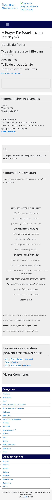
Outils (5, 441)
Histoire (6, 423)
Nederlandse (8, 479)
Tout (7, 362)
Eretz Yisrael (16, 359)
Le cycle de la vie (9, 444)
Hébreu (6, 434)
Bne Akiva (6, 415)
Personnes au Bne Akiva (12, 419)
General (29, 359)
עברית (5, 486)
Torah (5, 401)
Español (6, 465)
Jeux (4, 437)
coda (26, 497)
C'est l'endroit (8, 131)
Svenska (6, 468)
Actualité (6, 426)
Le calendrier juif (9, 430)
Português (7, 483)
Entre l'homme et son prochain (14, 405)
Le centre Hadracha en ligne (26, 16)
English (6, 461)
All (6, 359)
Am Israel (6, 394)
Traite (5, 452)
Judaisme (6, 412)
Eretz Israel (7, 397)
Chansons (7, 448)
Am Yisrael (16, 365)
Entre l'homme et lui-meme (13, 408)
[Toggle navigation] (7, 24)
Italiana (6, 472)
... (11, 73)
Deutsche (6, 476)
